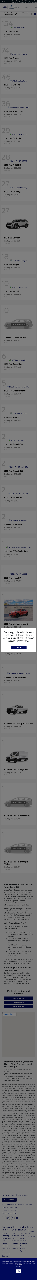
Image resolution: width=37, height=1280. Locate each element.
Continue (18, 647)
